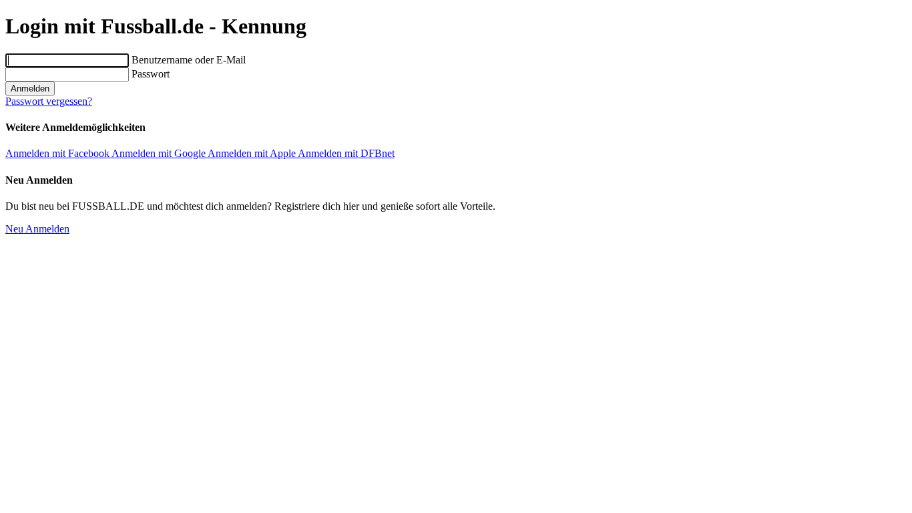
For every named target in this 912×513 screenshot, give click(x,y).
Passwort (151, 73)
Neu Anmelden (37, 228)
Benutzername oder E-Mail (189, 59)
